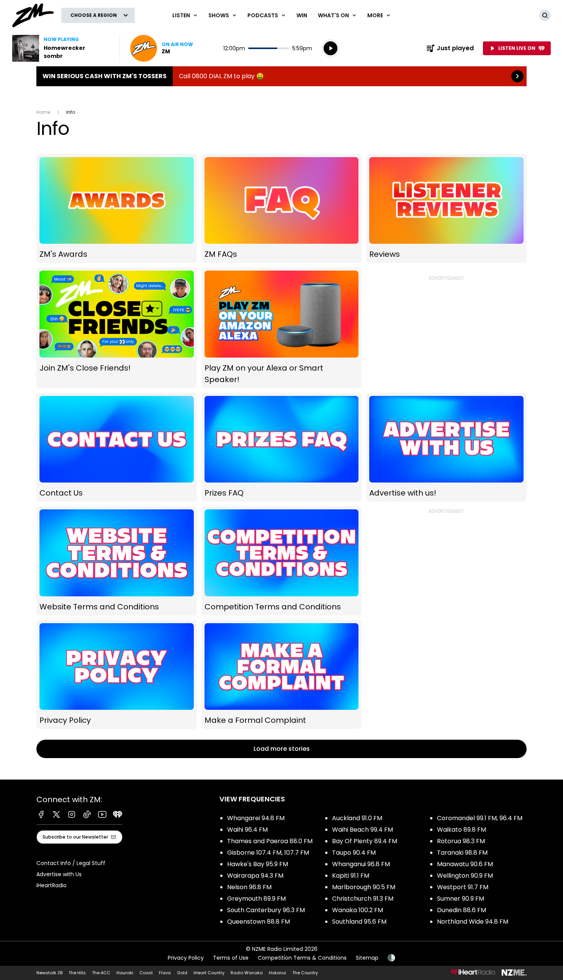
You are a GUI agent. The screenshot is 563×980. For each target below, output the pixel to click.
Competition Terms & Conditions (302, 958)
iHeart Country (208, 973)
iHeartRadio (51, 885)
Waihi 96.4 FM (247, 829)
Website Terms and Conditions (116, 561)
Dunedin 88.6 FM (461, 910)
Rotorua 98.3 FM (461, 841)
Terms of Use (231, 958)
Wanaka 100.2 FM (357, 910)
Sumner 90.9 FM (460, 898)
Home (43, 112)
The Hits (77, 973)
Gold (182, 973)
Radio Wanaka (247, 973)
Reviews (446, 208)
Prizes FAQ (281, 447)
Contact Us (116, 447)
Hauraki (124, 973)
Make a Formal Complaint (281, 674)
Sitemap (367, 958)
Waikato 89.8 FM (461, 829)
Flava (165, 973)
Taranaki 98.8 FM (462, 852)
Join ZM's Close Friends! (116, 328)
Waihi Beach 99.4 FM (362, 829)
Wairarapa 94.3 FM (255, 875)
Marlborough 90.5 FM (363, 887)
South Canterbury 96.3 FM (266, 910)
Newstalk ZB (49, 973)
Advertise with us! (446, 447)
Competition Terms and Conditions (281, 561)
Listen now (161, 48)
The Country (305, 973)
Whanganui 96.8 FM (361, 864)
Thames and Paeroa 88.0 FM (270, 841)
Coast (146, 973)
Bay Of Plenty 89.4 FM (364, 841)
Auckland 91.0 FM (357, 818)
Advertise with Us (59, 874)
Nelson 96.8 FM (249, 887)
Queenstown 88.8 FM (258, 921)
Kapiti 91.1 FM (350, 875)
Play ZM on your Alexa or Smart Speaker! (281, 328)
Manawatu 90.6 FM (465, 864)
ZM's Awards (116, 208)
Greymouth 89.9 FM (256, 898)
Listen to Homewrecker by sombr (61, 48)
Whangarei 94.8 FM (256, 818)
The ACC (101, 973)
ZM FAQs (281, 208)
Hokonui (277, 973)
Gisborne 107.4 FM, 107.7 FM (268, 852)
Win (301, 15)
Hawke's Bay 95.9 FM (257, 864)
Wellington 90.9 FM (465, 875)
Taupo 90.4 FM (354, 852)
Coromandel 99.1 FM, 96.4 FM (479, 818)
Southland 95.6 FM (359, 921)
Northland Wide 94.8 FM (472, 921)
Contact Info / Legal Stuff (70, 863)
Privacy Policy (116, 674)
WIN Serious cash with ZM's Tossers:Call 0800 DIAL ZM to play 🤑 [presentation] (281, 76)
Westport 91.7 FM (462, 887)
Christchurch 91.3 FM (362, 898)
